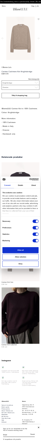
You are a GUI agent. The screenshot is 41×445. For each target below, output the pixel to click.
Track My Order (6, 418)
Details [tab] (20, 185)
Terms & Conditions (7, 405)
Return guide (5, 407)
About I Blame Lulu (7, 411)
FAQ (3, 420)
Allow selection (20, 257)
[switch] (36, 227)
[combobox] (20, 82)
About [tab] (33, 185)
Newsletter (5, 414)
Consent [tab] (7, 185)
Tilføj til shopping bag (20, 95)
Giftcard (4, 422)
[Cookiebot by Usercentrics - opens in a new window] (29, 179)
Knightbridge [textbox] (7, 83)
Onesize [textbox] (5, 87)
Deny (20, 264)
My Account (5, 416)
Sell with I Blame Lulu (8, 412)
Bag (35, 6)
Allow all (20, 250)
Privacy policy (6, 409)
